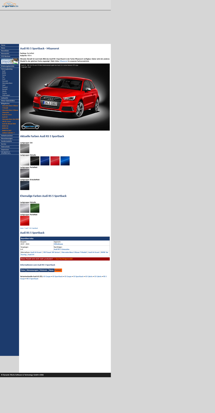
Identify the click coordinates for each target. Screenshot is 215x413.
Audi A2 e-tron (7, 115)
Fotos (23, 270)
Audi (3, 71)
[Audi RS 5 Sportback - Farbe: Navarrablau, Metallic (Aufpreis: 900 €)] (44, 165)
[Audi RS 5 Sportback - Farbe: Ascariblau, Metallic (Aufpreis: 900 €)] (65, 165)
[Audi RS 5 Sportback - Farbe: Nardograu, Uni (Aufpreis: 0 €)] (24, 153)
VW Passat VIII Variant (51, 252)
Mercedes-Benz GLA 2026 (10, 119)
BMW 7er (5, 126)
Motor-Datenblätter (8, 101)
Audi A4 (31, 255)
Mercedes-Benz (7, 83)
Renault (4, 89)
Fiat (3, 77)
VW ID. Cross (6, 121)
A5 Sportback (57, 276)
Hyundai (5, 81)
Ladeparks (4, 98)
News (3, 48)
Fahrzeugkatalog (6, 69)
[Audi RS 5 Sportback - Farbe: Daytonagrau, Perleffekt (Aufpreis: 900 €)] (24, 177)
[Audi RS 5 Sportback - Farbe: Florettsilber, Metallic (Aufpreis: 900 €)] (24, 212)
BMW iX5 (5, 128)
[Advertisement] (55, 27)
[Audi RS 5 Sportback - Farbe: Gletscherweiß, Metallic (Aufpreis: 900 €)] (24, 165)
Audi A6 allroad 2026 (9, 124)
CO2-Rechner (5, 56)
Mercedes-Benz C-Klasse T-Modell (74, 252)
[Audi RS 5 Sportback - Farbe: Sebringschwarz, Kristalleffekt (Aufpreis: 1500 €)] (24, 190)
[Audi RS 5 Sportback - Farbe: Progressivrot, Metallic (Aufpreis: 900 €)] (55, 165)
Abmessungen (33, 270)
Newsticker (5, 51)
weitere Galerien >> (8, 133)
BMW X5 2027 (6, 130)
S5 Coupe (68, 276)
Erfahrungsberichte (7, 66)
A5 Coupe (47, 276)
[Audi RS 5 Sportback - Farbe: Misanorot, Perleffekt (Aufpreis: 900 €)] (24, 225)
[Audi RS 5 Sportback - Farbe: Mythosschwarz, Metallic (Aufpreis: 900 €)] (34, 165)
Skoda (4, 91)
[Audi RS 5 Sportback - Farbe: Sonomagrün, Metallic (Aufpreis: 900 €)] (34, 212)
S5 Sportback (78, 276)
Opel (3, 85)
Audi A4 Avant (36, 252)
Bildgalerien (5, 104)
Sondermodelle (6, 141)
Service (3, 144)
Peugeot (5, 87)
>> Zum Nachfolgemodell (62, 259)
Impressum (5, 150)
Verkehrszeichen (7, 136)
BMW (4, 73)
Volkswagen (6, 95)
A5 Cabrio (89, 276)
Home (3, 45)
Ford (3, 79)
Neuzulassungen (7, 138)
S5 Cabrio (98, 276)
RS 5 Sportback (34, 228)
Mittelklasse (58, 244)
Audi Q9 (5, 117)
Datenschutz (5, 147)
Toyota (4, 93)
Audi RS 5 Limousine (61, 249)
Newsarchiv (5, 54)
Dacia (4, 75)
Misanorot (64, 61)
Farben (58, 270)
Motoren (43, 270)
